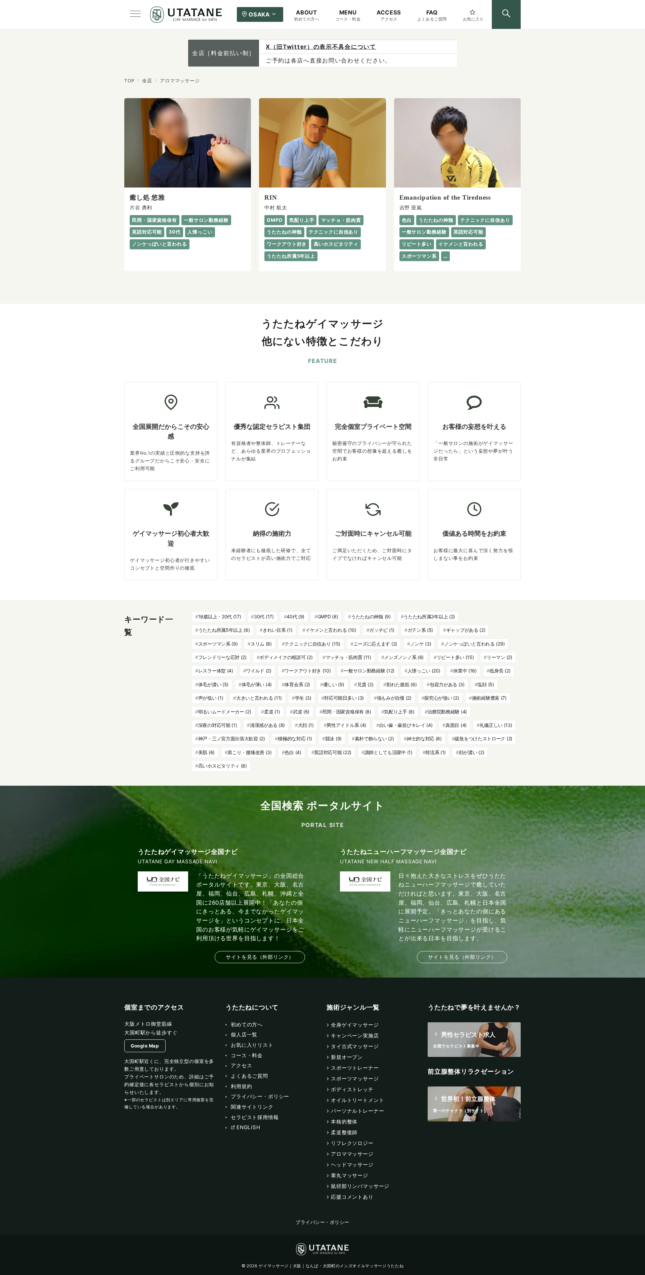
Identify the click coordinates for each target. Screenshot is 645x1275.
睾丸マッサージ (349, 1175)
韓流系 (435, 752)
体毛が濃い (213, 684)
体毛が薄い (257, 684)
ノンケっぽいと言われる (474, 644)
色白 (293, 752)
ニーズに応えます (375, 644)
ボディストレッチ (352, 1089)
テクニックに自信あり (312, 644)
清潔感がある (267, 725)
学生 (303, 698)
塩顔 (485, 684)
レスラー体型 (215, 670)
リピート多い (455, 657)
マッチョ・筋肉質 (348, 657)
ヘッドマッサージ (352, 1164)
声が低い (210, 698)
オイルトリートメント (357, 1100)
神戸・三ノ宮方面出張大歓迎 (231, 738)
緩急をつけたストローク (483, 738)
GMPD (327, 616)
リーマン (499, 657)
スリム (261, 644)
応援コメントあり (352, 1197)
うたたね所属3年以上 (429, 616)
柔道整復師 (344, 1132)
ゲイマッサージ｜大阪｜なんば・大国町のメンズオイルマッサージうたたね (331, 1265)
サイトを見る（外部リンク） (260, 957)
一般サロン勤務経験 (369, 670)
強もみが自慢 (394, 698)
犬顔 (306, 725)
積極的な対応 (295, 738)
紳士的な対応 (424, 738)
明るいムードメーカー (224, 711)
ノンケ (420, 644)
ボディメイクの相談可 (285, 657)
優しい (333, 684)
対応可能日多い (344, 698)
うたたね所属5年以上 (224, 630)
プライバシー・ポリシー (322, 1222)
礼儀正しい (496, 725)
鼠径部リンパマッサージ (360, 1186)
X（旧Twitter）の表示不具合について (321, 46)
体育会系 (297, 684)
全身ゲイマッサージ (355, 1025)
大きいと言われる (259, 698)
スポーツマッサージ (355, 1078)
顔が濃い (471, 752)
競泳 (333, 738)
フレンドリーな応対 (222, 657)
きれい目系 (277, 630)
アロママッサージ (352, 1154)
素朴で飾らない (374, 738)
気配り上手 (399, 711)
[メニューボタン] (135, 14)
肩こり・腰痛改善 (249, 752)
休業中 (465, 670)
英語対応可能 (332, 752)
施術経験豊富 (489, 698)
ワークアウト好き (307, 670)
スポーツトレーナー (355, 1068)
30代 (264, 616)
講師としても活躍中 (388, 752)
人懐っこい (423, 670)
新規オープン (347, 1057)
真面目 (456, 725)
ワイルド (258, 670)
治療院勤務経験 (447, 711)
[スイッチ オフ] (506, 14)
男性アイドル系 (346, 725)
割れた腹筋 (401, 684)
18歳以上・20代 (219, 616)
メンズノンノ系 (404, 657)
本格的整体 (344, 1121)
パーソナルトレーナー (357, 1111)
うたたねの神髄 (371, 616)
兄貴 (365, 684)
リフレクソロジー (352, 1143)
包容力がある (447, 684)
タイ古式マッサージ (355, 1046)
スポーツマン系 (218, 644)
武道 (301, 711)
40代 (295, 616)
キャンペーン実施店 (355, 1035)
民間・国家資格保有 (346, 711)
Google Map (145, 1045)
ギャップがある (465, 630)
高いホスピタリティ (222, 766)
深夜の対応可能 (217, 725)
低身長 (499, 670)
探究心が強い (441, 698)
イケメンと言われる (330, 630)
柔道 (272, 711)
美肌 (206, 752)
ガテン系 (420, 630)
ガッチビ (381, 630)
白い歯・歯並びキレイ (406, 725)
